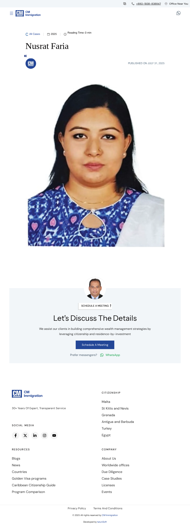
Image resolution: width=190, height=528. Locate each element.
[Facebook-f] (15, 435)
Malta (106, 402)
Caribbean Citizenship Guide (33, 485)
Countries (19, 472)
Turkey (107, 428)
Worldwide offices (115, 465)
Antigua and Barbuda (118, 422)
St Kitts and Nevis (115, 408)
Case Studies (112, 478)
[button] (95, 306)
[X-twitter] (25, 435)
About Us (109, 458)
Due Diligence (112, 472)
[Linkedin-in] (35, 435)
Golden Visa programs (29, 478)
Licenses (108, 485)
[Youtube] (54, 435)
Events (107, 492)
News (16, 465)
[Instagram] (44, 435)
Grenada (108, 415)
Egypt (106, 435)
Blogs (16, 458)
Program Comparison (28, 492)
